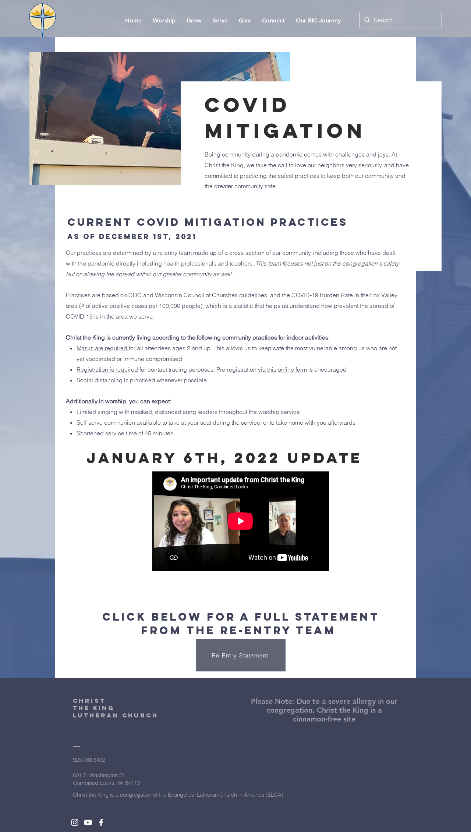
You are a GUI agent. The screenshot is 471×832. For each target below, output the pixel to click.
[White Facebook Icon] (101, 822)
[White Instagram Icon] (74, 822)
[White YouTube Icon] (88, 822)
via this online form (282, 369)
